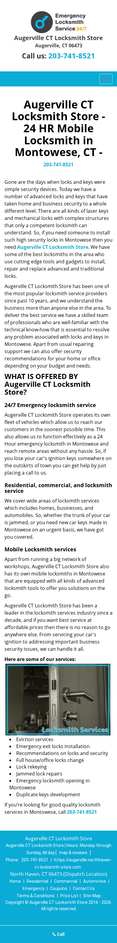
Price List (69, 895)
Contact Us (84, 888)
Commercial (65, 881)
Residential (37, 881)
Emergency (33, 888)
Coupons (58, 888)
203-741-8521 (71, 56)
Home (15, 881)
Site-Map (92, 895)
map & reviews (73, 852)
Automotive (94, 881)
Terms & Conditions (35, 895)
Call (60, 934)
